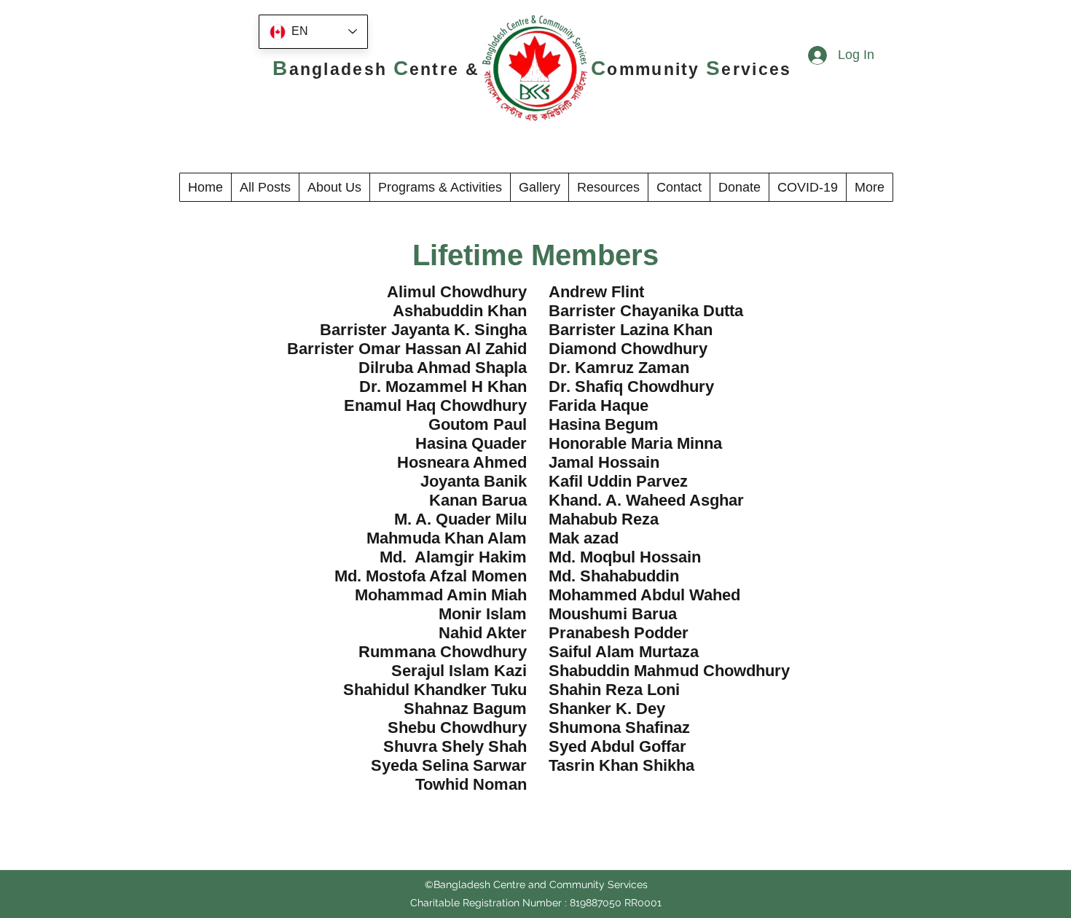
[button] (334, 187)
